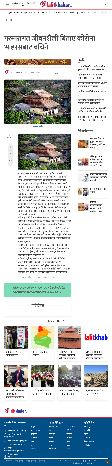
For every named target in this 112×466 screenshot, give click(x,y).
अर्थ (32, 445)
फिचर (66, 13)
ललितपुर (69, 445)
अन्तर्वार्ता (34, 437)
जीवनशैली (58, 13)
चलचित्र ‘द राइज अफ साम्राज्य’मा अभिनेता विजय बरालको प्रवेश (91, 102)
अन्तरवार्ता (34, 434)
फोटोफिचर (52, 448)
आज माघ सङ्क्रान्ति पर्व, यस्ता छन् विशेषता (69, 392)
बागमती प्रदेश (70, 426)
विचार (68, 448)
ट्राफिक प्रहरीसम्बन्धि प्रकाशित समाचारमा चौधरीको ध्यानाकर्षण (94, 355)
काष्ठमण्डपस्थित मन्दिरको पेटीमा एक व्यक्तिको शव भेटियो (67, 355)
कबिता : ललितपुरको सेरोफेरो (41, 353)
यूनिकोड (87, 445)
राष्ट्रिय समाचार (46, 13)
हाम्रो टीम (9, 461)
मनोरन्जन (69, 434)
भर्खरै (81, 60)
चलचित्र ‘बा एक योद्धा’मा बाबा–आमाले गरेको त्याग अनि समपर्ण (90, 76)
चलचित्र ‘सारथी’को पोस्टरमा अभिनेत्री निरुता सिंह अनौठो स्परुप (92, 85)
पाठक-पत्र (52, 441)
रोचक (68, 441)
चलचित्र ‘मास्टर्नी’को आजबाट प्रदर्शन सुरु (92, 93)
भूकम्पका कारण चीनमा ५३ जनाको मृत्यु (95, 392)
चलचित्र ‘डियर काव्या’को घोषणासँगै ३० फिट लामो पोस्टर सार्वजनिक (92, 110)
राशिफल (69, 437)
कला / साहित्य (34, 13)
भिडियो (68, 430)
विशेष (72, 13)
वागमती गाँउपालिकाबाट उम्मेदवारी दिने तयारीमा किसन (96, 206)
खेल (50, 430)
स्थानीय (96, 13)
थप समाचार (56, 321)
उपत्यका (33, 448)
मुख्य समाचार (14, 13)
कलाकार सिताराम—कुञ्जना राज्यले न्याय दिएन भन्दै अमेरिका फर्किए (92, 118)
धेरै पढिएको (85, 131)
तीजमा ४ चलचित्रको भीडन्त (98, 190)
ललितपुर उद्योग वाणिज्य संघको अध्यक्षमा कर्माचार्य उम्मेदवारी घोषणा (97, 161)
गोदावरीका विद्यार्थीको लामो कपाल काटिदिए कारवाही (98, 177)
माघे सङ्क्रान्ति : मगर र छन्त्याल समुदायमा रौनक (43, 392)
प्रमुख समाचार (35, 430)
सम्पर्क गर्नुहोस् (31, 461)
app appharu (16, 72)
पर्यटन (89, 13)
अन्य (102, 13)
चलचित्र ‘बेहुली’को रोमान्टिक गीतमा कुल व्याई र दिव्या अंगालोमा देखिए (92, 68)
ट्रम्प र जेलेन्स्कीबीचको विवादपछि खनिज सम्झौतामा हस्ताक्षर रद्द (15, 394)
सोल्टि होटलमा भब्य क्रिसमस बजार (14, 353)
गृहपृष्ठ (33, 426)
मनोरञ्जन (24, 13)
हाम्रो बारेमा (19, 461)
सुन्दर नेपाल (80, 13)
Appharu (89, 463)
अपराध (33, 441)
